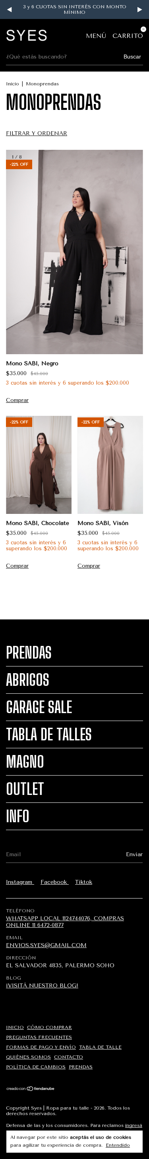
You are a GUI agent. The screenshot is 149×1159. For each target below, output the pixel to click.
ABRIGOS (27, 679)
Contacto (68, 1057)
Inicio (12, 84)
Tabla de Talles (49, 734)
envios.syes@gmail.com (46, 945)
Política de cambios (36, 1067)
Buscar (132, 56)
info (17, 816)
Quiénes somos (28, 1057)
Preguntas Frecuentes (39, 1037)
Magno (25, 761)
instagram (20, 882)
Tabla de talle (100, 1047)
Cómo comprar (49, 1027)
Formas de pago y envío (41, 1047)
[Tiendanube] (31, 1089)
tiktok (83, 882)
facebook (55, 882)
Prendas (29, 652)
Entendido (118, 1145)
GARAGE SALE (39, 707)
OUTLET (25, 789)
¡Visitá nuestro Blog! (42, 985)
